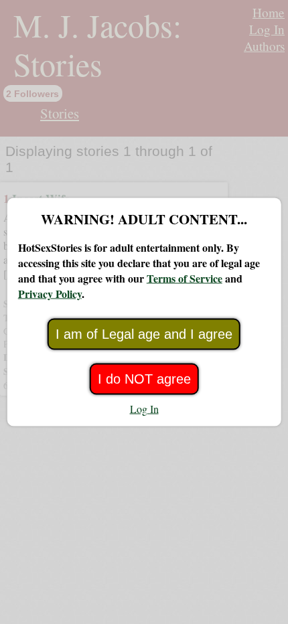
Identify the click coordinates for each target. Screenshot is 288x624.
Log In (144, 409)
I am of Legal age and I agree (144, 334)
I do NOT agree (144, 379)
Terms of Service (184, 278)
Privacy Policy (50, 293)
